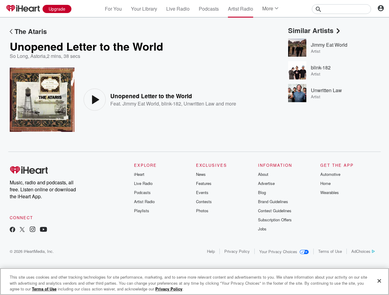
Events (202, 192)
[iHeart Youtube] (43, 229)
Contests (204, 201)
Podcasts (209, 8)
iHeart (139, 174)
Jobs (262, 229)
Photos (202, 210)
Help (211, 251)
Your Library (144, 8)
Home (325, 183)
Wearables (329, 192)
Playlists (141, 210)
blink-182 (171, 103)
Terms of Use (330, 251)
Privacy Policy (237, 251)
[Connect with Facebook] (12, 229)
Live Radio (178, 8)
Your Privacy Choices (278, 251)
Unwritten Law (199, 103)
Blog (262, 192)
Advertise (266, 183)
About (263, 174)
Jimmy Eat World (140, 103)
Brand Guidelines (273, 201)
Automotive (330, 174)
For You (113, 8)
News (201, 174)
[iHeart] (23, 9)
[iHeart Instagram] (32, 229)
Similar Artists (310, 30)
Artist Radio (240, 8)
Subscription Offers (275, 220)
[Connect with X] (22, 229)
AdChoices (360, 251)
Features (204, 183)
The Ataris (31, 31)
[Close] (379, 280)
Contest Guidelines (274, 210)
